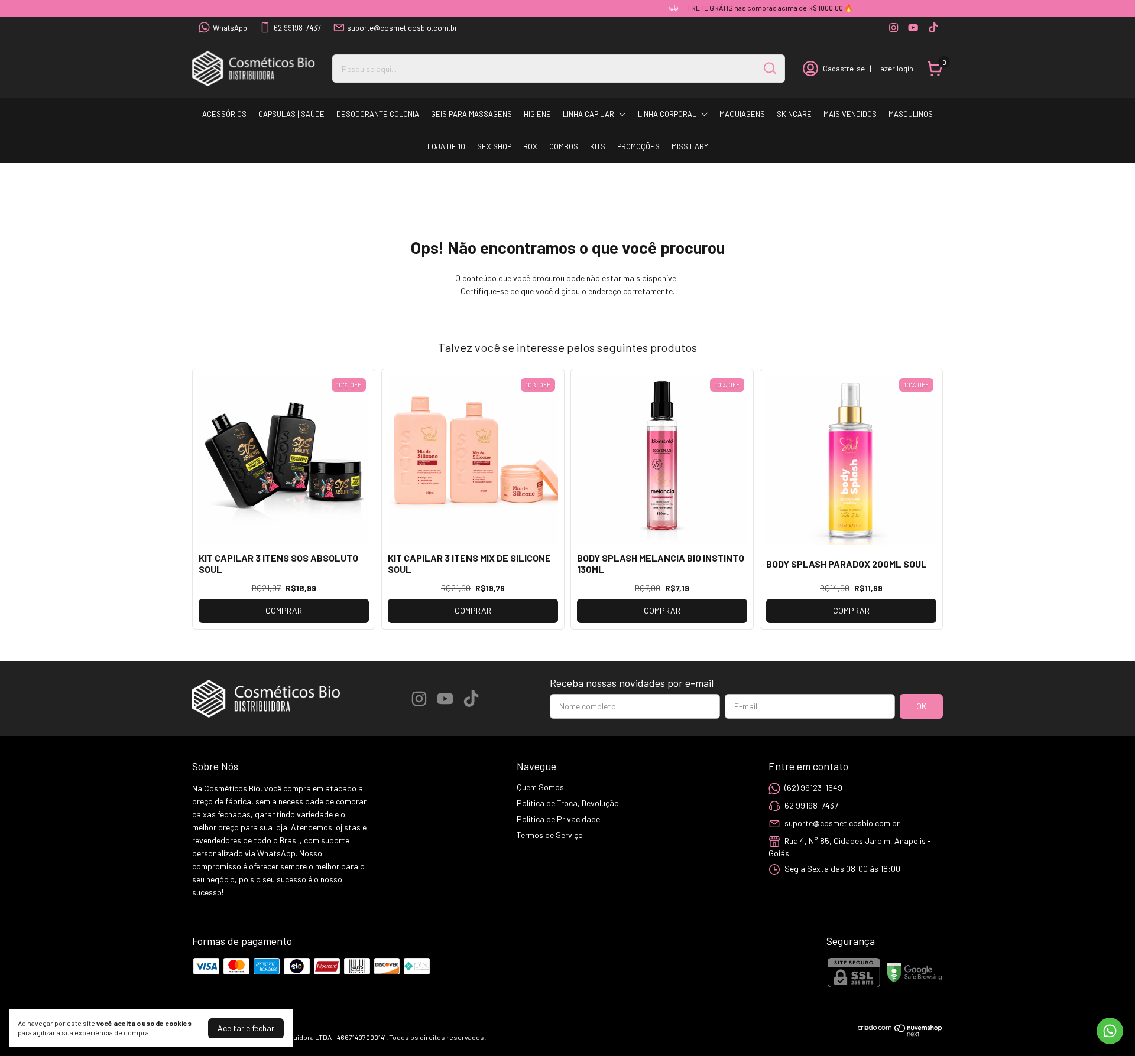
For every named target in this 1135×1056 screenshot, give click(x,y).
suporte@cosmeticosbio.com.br (402, 27)
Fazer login (894, 68)
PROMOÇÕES (638, 146)
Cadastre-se (844, 68)
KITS (597, 146)
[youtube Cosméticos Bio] (913, 27)
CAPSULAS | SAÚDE (291, 114)
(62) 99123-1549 (813, 788)
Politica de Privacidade (558, 819)
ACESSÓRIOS (224, 114)
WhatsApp (230, 27)
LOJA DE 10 (446, 146)
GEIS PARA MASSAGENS (471, 114)
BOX (530, 146)
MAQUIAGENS (742, 114)
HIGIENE (537, 114)
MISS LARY (690, 146)
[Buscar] (769, 68)
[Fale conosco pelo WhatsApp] (1110, 1031)
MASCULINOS (910, 114)
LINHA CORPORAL (667, 114)
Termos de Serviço (550, 835)
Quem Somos (540, 787)
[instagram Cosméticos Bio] (893, 27)
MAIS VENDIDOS (850, 114)
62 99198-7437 (297, 27)
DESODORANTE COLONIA (377, 114)
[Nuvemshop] (900, 1033)
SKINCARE (794, 114)
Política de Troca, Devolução (568, 803)
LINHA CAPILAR (588, 114)
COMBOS (563, 146)
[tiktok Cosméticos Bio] (933, 27)
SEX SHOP (494, 146)
